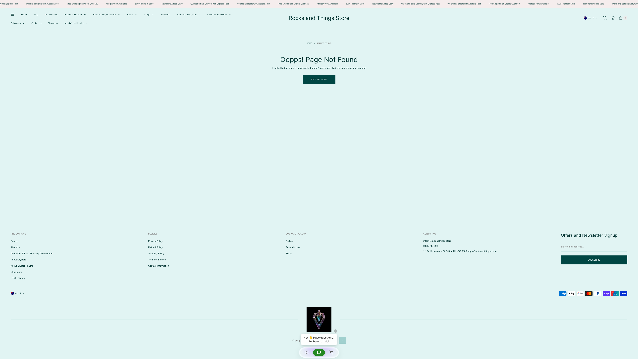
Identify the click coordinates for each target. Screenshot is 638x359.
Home (309, 43)
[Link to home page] (319, 319)
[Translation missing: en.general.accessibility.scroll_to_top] (342, 340)
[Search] (604, 18)
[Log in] (612, 18)
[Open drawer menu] (12, 14)
